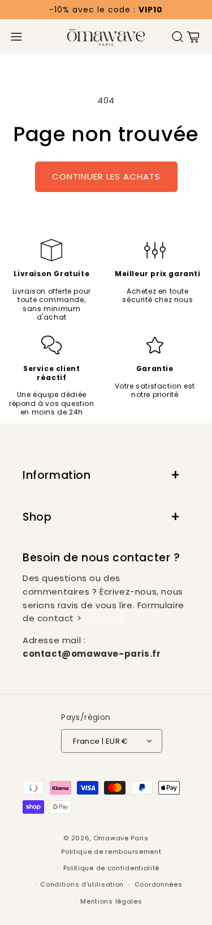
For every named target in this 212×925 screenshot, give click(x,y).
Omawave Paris (121, 838)
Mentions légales (111, 901)
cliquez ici (103, 618)
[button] (16, 37)
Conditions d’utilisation (82, 884)
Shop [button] (37, 517)
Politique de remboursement (111, 851)
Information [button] (57, 475)
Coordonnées (159, 884)
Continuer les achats (106, 176)
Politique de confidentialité (111, 867)
